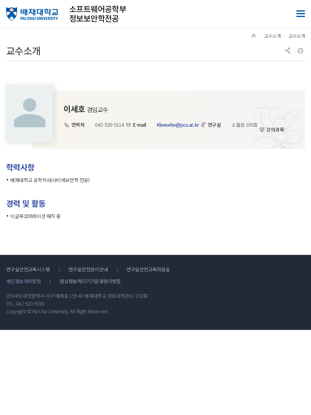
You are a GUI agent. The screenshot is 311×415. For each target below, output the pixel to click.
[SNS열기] (287, 50)
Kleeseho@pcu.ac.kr (178, 124)
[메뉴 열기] (300, 13)
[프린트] (300, 50)
